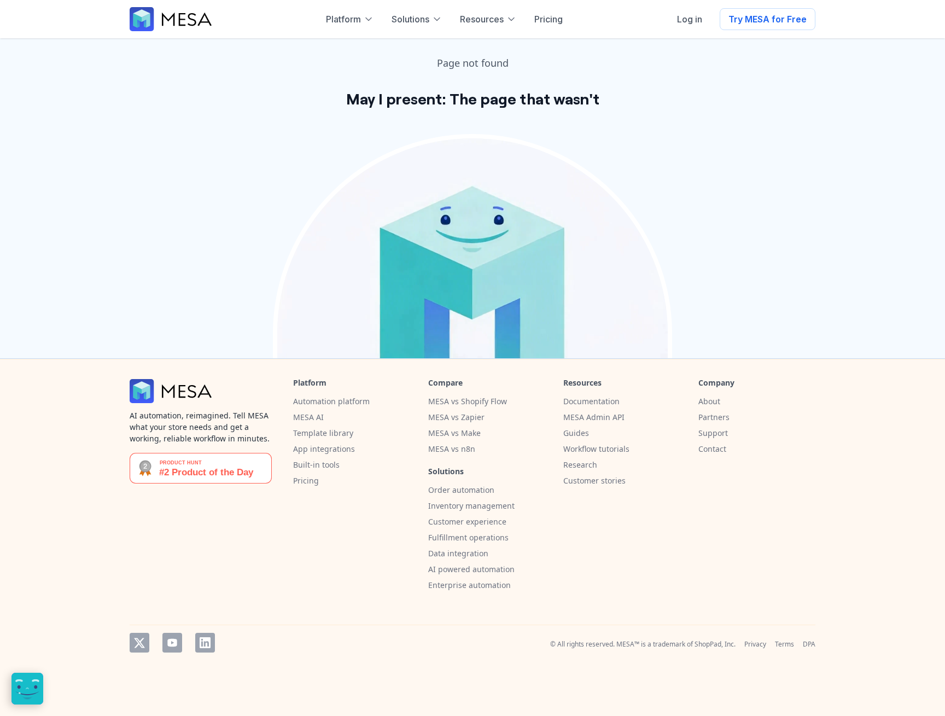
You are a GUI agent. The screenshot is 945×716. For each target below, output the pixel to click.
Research (580, 464)
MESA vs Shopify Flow (467, 401)
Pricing (306, 480)
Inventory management (471, 505)
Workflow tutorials (596, 449)
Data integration (458, 553)
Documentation (591, 401)
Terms (784, 644)
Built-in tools (316, 464)
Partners (714, 417)
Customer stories (594, 480)
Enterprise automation (469, 585)
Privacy (755, 644)
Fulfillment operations (468, 537)
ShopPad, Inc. (715, 644)
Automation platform (331, 401)
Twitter (139, 643)
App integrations (324, 449)
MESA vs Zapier (456, 417)
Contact (712, 449)
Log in (689, 19)
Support (713, 433)
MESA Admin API (594, 417)
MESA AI (308, 417)
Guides (576, 433)
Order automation (461, 490)
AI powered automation (471, 569)
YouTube (172, 643)
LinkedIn (205, 643)
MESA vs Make (454, 433)
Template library (323, 433)
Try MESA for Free (767, 19)
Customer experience (467, 521)
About (709, 401)
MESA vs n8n (451, 449)
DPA (809, 644)
